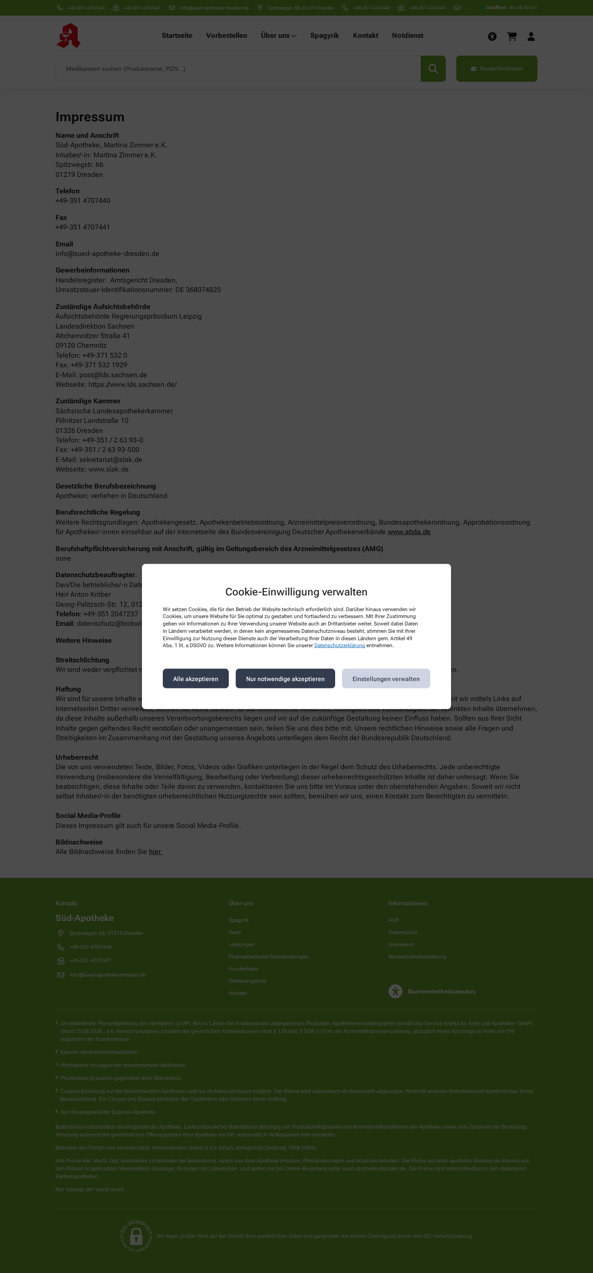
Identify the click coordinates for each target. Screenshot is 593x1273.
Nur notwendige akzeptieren (285, 678)
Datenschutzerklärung (339, 645)
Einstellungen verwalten (386, 678)
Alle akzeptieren (195, 678)
